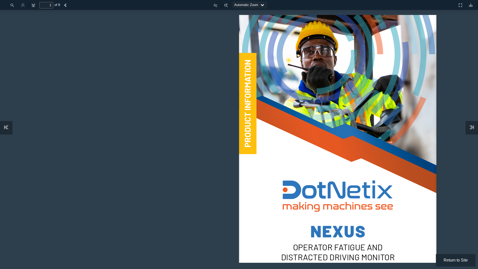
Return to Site (456, 260)
